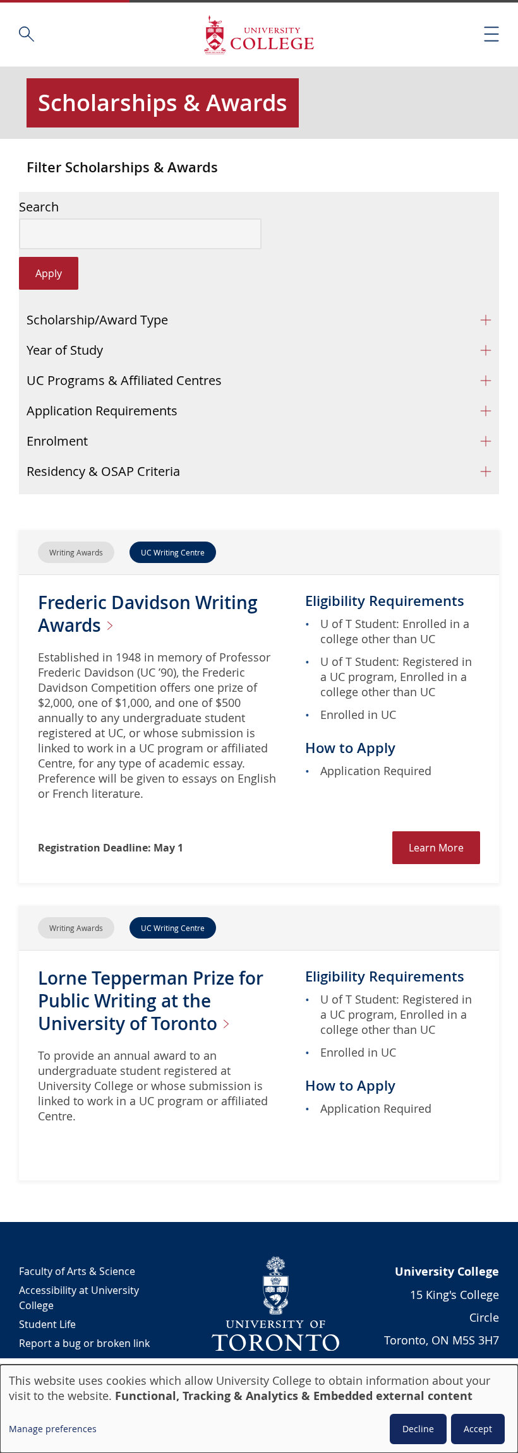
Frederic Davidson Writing (148, 614)
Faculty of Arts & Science (77, 1271)
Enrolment (57, 440)
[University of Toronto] (276, 1303)
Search (39, 207)
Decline (418, 1429)
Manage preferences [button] (53, 1429)
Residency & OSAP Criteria (103, 471)
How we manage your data (82, 1362)
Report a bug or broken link (84, 1343)
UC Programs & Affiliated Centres (124, 380)
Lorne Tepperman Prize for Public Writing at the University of (150, 1000)
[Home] (259, 34)
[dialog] (259, 1409)
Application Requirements (102, 410)
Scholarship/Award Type (97, 319)
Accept (478, 1429)
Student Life (47, 1324)
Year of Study (65, 350)
